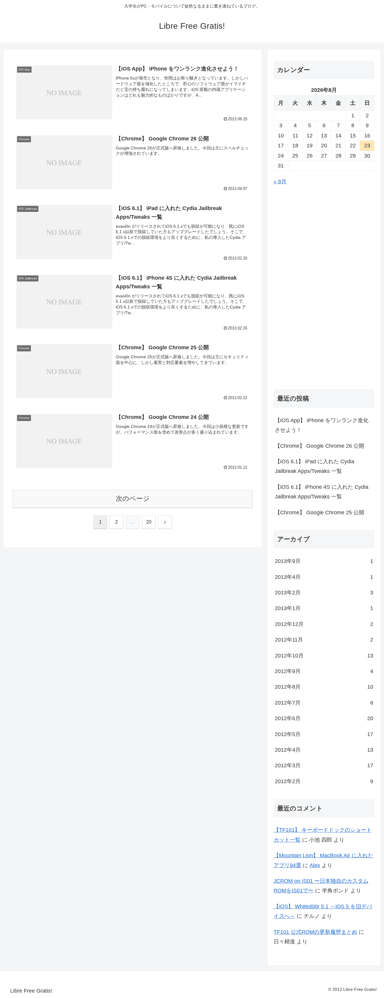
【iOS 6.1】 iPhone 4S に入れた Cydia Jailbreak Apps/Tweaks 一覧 (321, 492)
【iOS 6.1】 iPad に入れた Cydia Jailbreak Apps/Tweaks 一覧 (314, 466)
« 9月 (280, 182)
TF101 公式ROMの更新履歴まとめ (315, 932)
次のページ (133, 498)
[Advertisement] (324, 286)
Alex (315, 865)
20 (149, 522)
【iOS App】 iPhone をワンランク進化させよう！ (321, 425)
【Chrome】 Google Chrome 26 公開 (319, 446)
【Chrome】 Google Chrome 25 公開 (319, 513)
